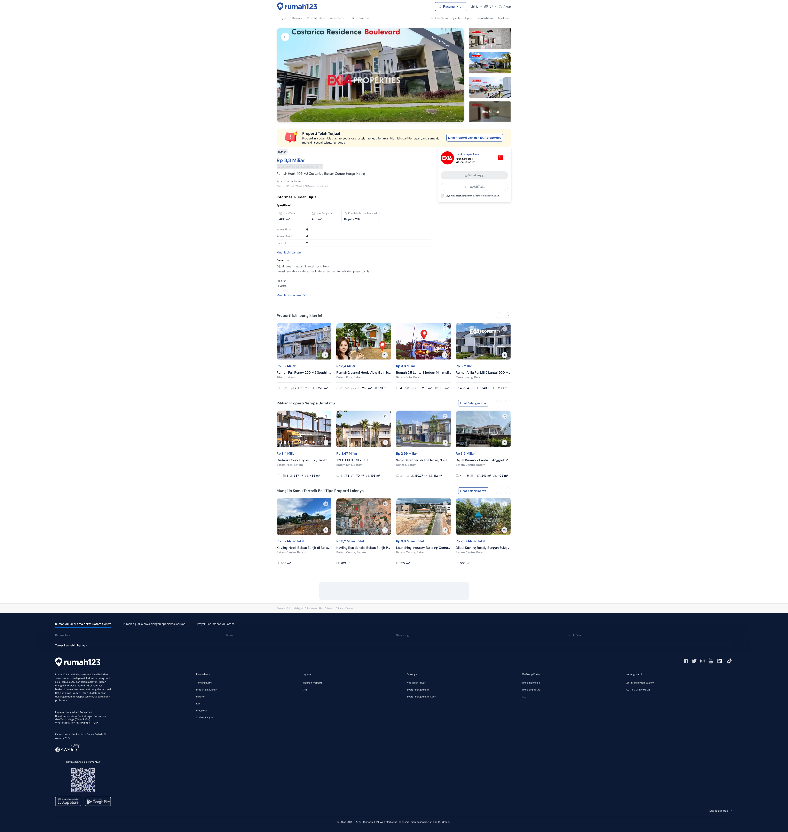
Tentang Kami (204, 682)
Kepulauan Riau (315, 608)
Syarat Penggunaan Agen (421, 696)
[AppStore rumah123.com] (68, 801)
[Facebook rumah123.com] (686, 661)
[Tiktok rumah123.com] (729, 661)
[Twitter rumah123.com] (694, 661)
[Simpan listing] (325, 328)
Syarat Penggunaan (418, 689)
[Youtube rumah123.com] (710, 661)
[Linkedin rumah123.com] (719, 661)
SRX (523, 696)
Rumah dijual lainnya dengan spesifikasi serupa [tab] (154, 624)
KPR (304, 689)
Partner (200, 696)
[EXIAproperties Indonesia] (500, 157)
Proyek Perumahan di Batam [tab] (215, 624)
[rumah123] (77, 662)
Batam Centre (345, 608)
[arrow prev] (499, 315)
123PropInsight (204, 717)
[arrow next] (508, 315)
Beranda (281, 608)
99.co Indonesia (530, 682)
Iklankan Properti (312, 682)
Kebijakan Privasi (416, 682)
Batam (330, 608)
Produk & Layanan (206, 689)
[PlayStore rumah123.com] (98, 801)
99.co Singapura (530, 689)
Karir (198, 703)
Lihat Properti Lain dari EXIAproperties (474, 137)
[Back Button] (285, 37)
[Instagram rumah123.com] (702, 661)
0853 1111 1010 (90, 722)
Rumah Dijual (296, 608)
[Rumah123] (297, 6)
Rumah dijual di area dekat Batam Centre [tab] (83, 624)
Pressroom (202, 710)
